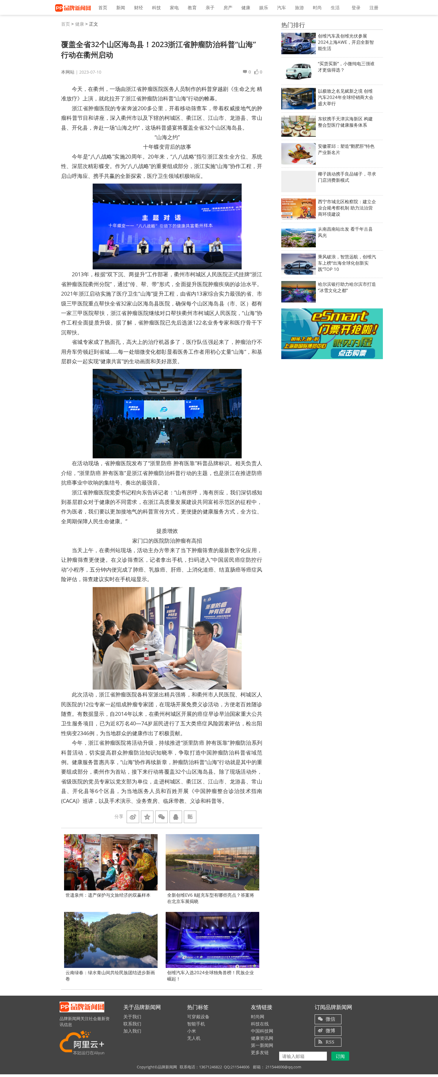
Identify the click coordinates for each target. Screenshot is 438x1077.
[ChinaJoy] (332, 333)
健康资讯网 (262, 1038)
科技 (156, 7)
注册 (373, 7)
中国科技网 (262, 1031)
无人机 (194, 1038)
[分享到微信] (161, 817)
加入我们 (132, 1031)
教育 (192, 7)
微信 (330, 1019)
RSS (330, 1041)
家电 (174, 7)
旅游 (299, 7)
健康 (245, 7)
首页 (102, 7)
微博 (330, 1030)
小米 (191, 1031)
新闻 (120, 7)
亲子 (210, 7)
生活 (335, 7)
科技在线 (260, 1024)
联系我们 (132, 1024)
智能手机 (196, 1024)
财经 (138, 7)
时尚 (317, 7)
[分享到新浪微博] (133, 817)
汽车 (281, 7)
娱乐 (263, 7)
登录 (356, 7)
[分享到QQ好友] (176, 817)
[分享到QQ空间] (147, 817)
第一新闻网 (262, 1045)
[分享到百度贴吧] (190, 817)
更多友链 (260, 1052)
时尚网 (257, 1016)
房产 (227, 7)
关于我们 (132, 1016)
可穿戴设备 (198, 1016)
